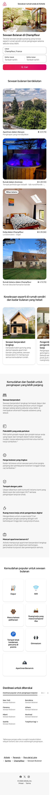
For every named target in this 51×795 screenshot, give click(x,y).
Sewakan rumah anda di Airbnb (31, 4)
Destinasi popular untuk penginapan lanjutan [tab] (20, 693)
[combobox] (24, 51)
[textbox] (14, 59)
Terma (28, 783)
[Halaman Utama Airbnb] (4, 4)
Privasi (21, 783)
